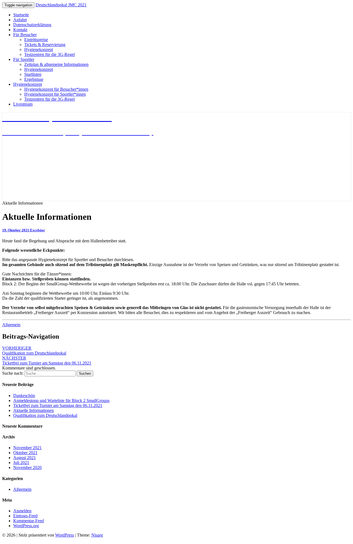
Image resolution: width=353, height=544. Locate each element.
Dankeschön (24, 395)
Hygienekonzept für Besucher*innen (56, 89)
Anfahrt (20, 19)
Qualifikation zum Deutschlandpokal (34, 350)
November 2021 (27, 447)
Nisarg (97, 535)
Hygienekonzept (38, 49)
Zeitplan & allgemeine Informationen (56, 64)
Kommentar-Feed (28, 520)
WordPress (64, 535)
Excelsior (37, 230)
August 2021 (24, 457)
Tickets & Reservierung (44, 44)
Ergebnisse (33, 79)
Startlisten (32, 74)
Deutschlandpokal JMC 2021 (61, 4)
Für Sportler (23, 59)
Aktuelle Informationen (33, 410)
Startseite (21, 14)
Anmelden (22, 510)
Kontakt (20, 29)
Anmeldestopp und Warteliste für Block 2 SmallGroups (61, 400)
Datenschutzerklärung (32, 24)
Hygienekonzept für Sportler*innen (55, 94)
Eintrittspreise (36, 39)
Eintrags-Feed (25, 515)
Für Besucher (25, 34)
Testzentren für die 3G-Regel (49, 54)
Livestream (23, 104)
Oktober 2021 (25, 452)
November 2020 (27, 467)
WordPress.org (26, 525)
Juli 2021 (21, 462)
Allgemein (11, 324)
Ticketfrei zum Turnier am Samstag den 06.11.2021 (46, 360)
